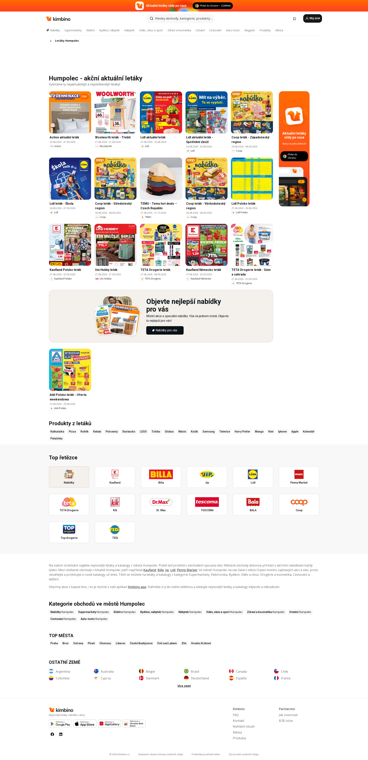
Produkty (265, 30)
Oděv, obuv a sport (151, 30)
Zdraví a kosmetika (179, 30)
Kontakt (238, 721)
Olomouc (105, 643)
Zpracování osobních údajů (244, 754)
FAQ (236, 715)
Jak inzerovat (288, 715)
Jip (167, 570)
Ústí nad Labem (167, 643)
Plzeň (91, 643)
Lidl (172, 570)
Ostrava (78, 643)
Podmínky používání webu (206, 754)
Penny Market (187, 570)
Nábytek (129, 30)
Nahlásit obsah (244, 726)
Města (279, 30)
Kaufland (149, 570)
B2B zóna (286, 721)
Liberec (120, 643)
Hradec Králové (201, 643)
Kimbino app (137, 587)
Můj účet (314, 18)
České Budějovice (141, 643)
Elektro (90, 30)
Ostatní (200, 30)
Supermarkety (73, 30)
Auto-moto (233, 30)
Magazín (249, 30)
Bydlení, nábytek (109, 30)
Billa (161, 570)
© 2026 (119, 754)
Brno (65, 643)
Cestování (215, 30)
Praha (54, 643)
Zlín (184, 643)
